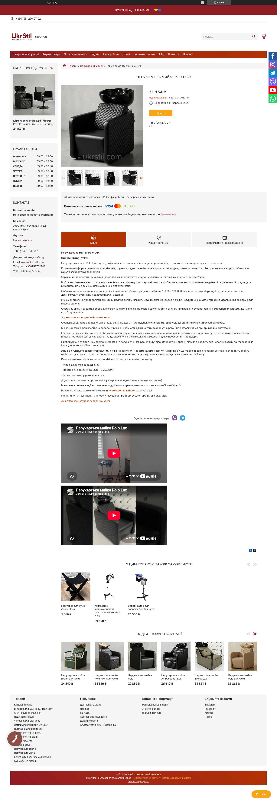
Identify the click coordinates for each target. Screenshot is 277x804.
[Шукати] (253, 36)
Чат (264, 794)
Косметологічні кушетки (27, 732)
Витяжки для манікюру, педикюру (33, 708)
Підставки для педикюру (28, 728)
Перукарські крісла (25, 748)
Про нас (188, 54)
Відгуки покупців (151, 712)
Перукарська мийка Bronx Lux (207, 677)
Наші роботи (111, 54)
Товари (72, 65)
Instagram (209, 704)
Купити (161, 113)
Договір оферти (89, 720)
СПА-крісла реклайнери (27, 712)
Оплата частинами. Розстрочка (98, 724)
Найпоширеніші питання (155, 704)
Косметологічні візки (25, 736)
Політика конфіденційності (176, 778)
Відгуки (95, 54)
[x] (254, 550)
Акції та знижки (151, 708)
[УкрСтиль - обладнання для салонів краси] (21, 36)
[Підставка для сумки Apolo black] (75, 586)
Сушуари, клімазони (25, 760)
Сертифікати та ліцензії (93, 716)
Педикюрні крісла (24, 716)
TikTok (208, 716)
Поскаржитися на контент (146, 778)
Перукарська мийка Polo (140, 677)
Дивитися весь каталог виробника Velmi (85, 400)
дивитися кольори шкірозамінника (87, 317)
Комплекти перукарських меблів (32, 757)
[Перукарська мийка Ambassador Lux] (176, 656)
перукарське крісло (122, 390)
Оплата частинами (75, 54)
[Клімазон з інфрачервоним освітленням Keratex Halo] (109, 586)
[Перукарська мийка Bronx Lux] (209, 656)
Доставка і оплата (144, 54)
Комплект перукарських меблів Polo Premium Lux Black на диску (33, 122)
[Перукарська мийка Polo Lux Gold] (242, 656)
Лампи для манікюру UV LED (30, 724)
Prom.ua (156, 774)
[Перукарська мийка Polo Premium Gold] (109, 656)
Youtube (208, 712)
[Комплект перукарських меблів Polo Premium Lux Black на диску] (34, 94)
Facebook (209, 708)
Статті (126, 54)
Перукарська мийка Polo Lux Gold (240, 677)
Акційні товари (51, 54)
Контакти (173, 54)
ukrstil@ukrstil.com (32, 262)
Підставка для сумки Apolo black (73, 607)
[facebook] (250, 550)
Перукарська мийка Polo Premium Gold (107, 677)
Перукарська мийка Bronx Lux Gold (73, 677)
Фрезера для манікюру (27, 720)
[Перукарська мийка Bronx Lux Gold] (75, 656)
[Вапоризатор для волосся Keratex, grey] (142, 586)
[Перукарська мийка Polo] (142, 656)
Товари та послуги (23, 54)
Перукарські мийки (91, 65)
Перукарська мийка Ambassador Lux (173, 677)
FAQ (162, 54)
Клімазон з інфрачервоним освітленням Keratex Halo (107, 610)
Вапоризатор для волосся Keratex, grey (141, 607)
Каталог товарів (23, 704)
